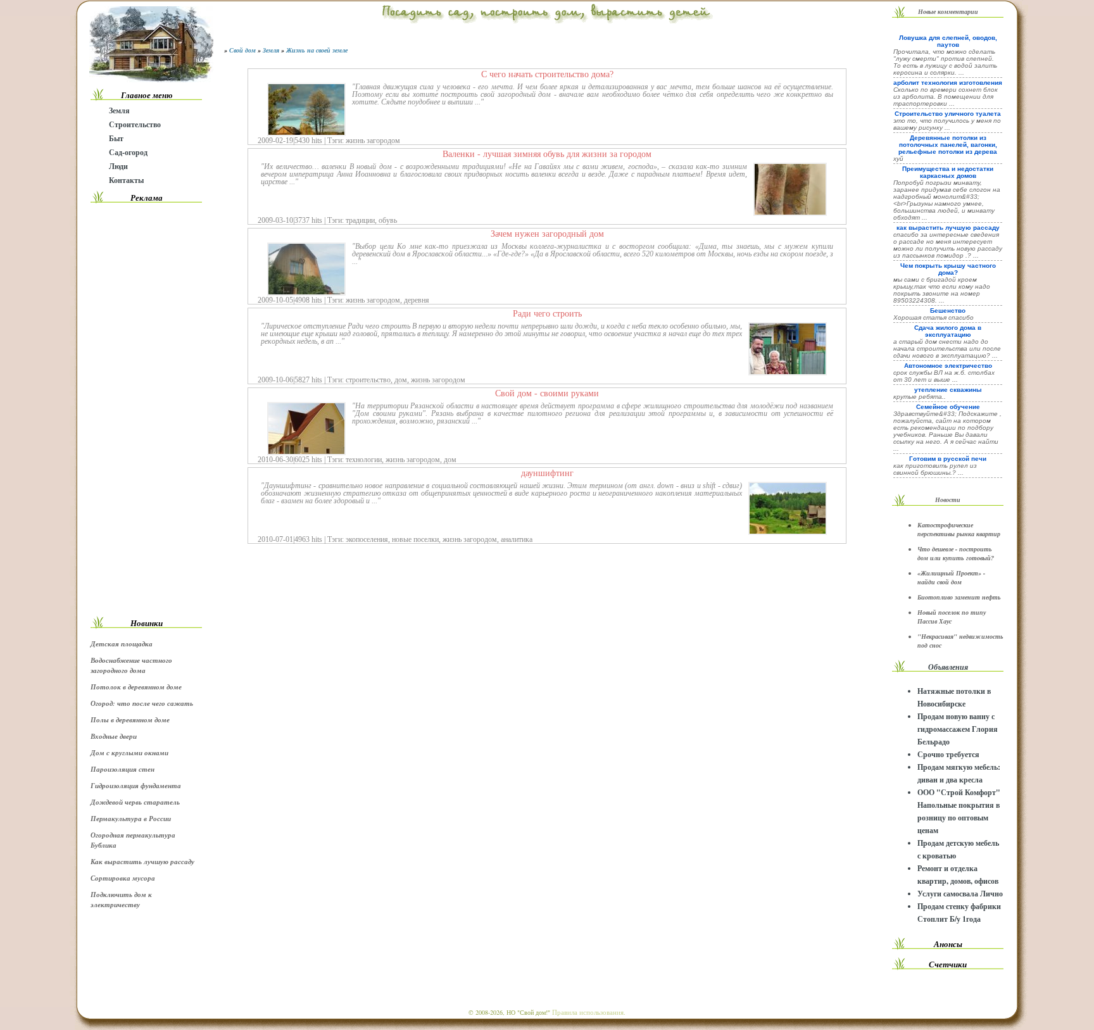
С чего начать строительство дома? (547, 74)
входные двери (114, 736)
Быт (116, 138)
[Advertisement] (146, 410)
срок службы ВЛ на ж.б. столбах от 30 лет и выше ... (944, 376)
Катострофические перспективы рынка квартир (958, 529)
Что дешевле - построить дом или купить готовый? (955, 553)
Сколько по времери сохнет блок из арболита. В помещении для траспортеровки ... (945, 96)
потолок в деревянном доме (136, 687)
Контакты (126, 180)
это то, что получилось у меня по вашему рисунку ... (947, 124)
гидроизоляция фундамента (136, 786)
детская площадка (122, 644)
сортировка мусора (123, 878)
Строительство (135, 124)
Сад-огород (128, 152)
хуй (898, 158)
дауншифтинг (547, 473)
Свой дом (242, 50)
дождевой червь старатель (135, 802)
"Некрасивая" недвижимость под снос (960, 641)
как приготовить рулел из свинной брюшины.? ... (935, 469)
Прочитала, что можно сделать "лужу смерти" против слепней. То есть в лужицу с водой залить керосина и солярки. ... (945, 62)
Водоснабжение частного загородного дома (131, 665)
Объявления (948, 667)
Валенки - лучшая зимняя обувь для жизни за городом (547, 154)
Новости (947, 499)
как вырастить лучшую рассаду (142, 862)
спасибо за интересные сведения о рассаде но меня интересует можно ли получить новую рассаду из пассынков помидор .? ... (947, 245)
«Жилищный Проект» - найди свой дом (951, 577)
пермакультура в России (131, 818)
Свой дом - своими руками (547, 393)
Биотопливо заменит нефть (959, 597)
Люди (118, 166)
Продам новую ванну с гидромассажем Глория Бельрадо (957, 729)
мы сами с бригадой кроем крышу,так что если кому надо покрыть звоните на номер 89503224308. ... (941, 290)
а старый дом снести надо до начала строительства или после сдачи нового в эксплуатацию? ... (947, 348)
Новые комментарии (948, 11)
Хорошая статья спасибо (933, 317)
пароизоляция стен (122, 769)
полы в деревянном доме (130, 720)
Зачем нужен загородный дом (547, 234)
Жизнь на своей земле (317, 50)
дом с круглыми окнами (129, 753)
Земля (119, 110)
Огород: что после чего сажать (142, 703)
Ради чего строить (547, 313)
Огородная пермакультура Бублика (133, 840)
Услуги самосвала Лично (960, 893)
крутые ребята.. (919, 396)
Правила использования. (589, 1012)
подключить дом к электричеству (121, 899)
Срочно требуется (948, 754)
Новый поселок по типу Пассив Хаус (951, 616)
